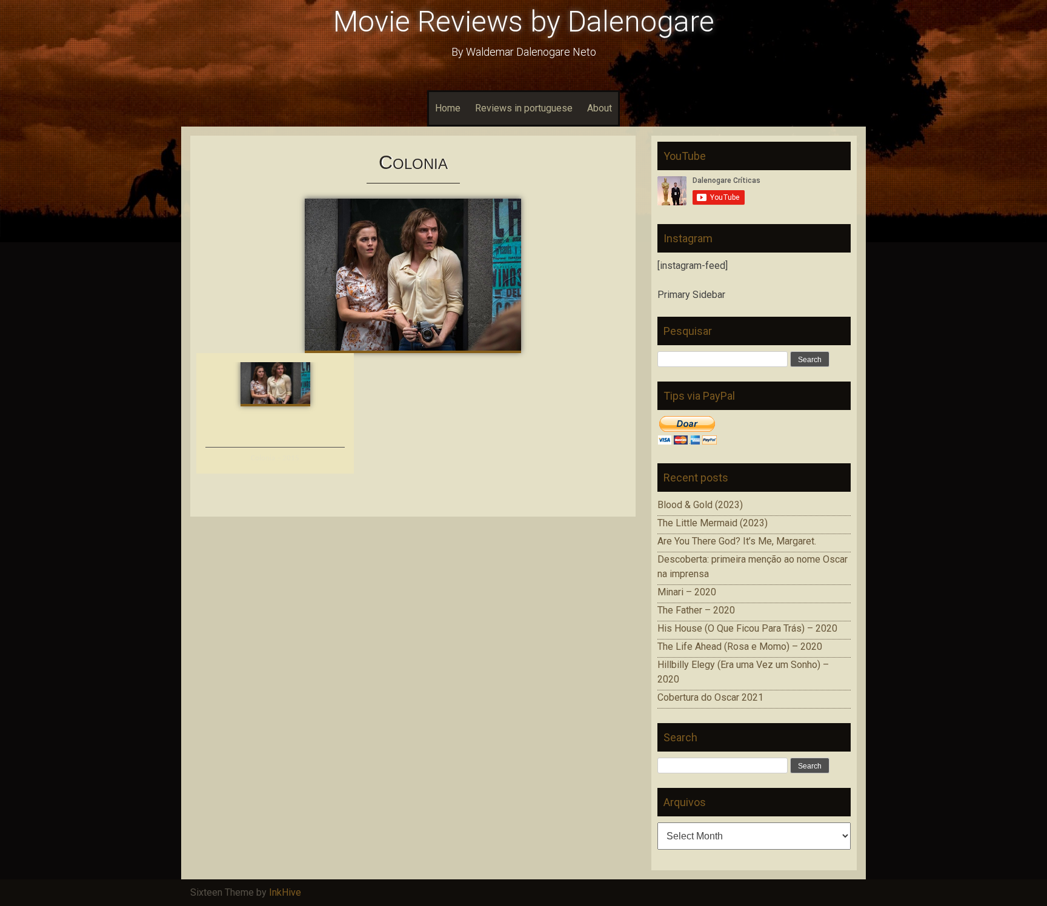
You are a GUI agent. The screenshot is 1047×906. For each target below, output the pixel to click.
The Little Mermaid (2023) (712, 523)
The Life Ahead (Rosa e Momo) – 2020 (739, 646)
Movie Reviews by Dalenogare (523, 21)
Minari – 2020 (686, 592)
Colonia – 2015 (275, 458)
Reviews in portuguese (524, 108)
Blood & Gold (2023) (700, 505)
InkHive (285, 892)
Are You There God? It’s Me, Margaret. (736, 541)
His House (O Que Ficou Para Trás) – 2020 (747, 628)
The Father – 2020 (696, 610)
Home (447, 108)
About (599, 108)
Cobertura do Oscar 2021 (710, 697)
